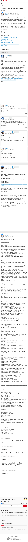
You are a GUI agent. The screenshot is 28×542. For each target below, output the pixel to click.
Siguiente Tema (23, 5)
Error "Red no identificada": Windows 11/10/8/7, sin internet (14, 529)
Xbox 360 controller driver (7, 42)
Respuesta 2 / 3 (4, 163)
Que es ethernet (4, 39)
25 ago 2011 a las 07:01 (14, 14)
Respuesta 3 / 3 (4, 232)
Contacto (11, 536)
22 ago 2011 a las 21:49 (9, 57)
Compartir (4, 32)
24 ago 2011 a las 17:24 (9, 133)
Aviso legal (16, 536)
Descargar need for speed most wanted (10, 44)
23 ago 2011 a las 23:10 (9, 106)
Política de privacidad (23, 535)
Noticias (3, 503)
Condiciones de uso (14, 535)
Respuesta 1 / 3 (4, 52)
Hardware (10, 3)
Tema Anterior (5, 5)
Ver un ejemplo (24, 503)
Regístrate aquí (4, 535)
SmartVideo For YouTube (7, 531)
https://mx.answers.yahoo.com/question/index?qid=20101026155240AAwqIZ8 (12, 79)
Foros (5, 3)
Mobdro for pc (4, 45)
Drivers (15, 3)
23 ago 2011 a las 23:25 (9, 119)
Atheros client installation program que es (11, 40)
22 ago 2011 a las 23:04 (9, 168)
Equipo (8, 535)
